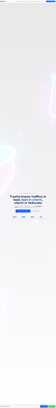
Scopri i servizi (35, 211)
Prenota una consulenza (22, 211)
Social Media (28, 1)
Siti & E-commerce (38, 1)
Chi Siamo (43, 1)
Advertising (32, 1)
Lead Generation (22, 1)
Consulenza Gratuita (50, 1)
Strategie (17, 1)
